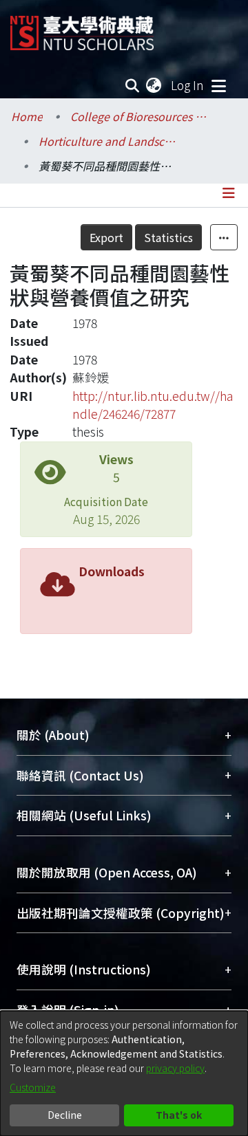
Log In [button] (188, 85)
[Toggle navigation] (218, 85)
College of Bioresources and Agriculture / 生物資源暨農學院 (139, 116)
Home (27, 116)
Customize (33, 1087)
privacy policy (175, 1068)
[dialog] (124, 1073)
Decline (65, 1115)
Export (106, 237)
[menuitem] (154, 85)
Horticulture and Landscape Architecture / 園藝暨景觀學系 (107, 141)
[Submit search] (132, 85)
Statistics (168, 237)
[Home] (82, 28)
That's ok (179, 1115)
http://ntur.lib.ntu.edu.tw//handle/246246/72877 (152, 404)
